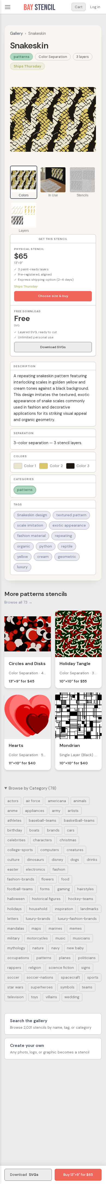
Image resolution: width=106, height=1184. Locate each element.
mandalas (15, 928)
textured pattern (71, 515)
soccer (13, 977)
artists (73, 810)
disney (57, 859)
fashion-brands (20, 879)
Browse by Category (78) (32, 788)
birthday (14, 830)
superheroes (42, 987)
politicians (87, 958)
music (60, 938)
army (56, 810)
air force (33, 801)
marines (55, 928)
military (13, 938)
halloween (16, 898)
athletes (14, 820)
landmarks (89, 909)
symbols (67, 987)
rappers (14, 967)
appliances (34, 810)
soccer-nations (40, 977)
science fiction (61, 967)
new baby (75, 948)
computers (49, 850)
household (38, 909)
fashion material (31, 535)
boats (34, 830)
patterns (21, 56)
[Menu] (7, 7)
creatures (75, 850)
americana (57, 801)
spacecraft (70, 977)
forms (45, 889)
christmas (68, 840)
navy (55, 948)
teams (87, 987)
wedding (71, 997)
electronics (35, 869)
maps (36, 928)
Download (24, 1174)
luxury (22, 567)
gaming (63, 889)
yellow (22, 556)
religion (35, 967)
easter (12, 869)
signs (85, 967)
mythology (16, 948)
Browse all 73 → (18, 602)
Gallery (16, 33)
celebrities (16, 840)
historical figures (46, 898)
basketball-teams (79, 820)
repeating (63, 535)
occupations (18, 958)
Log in (95, 7)
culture (13, 859)
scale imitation (30, 525)
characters (42, 840)
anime (12, 810)
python (45, 546)
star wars (15, 987)
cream (43, 556)
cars (70, 830)
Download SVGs (53, 347)
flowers (48, 879)
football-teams (20, 889)
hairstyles (85, 889)
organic (23, 546)
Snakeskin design (32, 515)
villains (51, 997)
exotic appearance (69, 525)
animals (79, 801)
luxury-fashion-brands (77, 918)
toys (34, 997)
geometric (67, 556)
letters (12, 918)
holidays (14, 909)
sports (92, 977)
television (15, 997)
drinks (92, 859)
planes (65, 958)
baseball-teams (42, 820)
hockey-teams (80, 898)
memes (76, 928)
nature (38, 948)
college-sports (20, 850)
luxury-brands (38, 918)
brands (53, 830)
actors (12, 801)
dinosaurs (35, 859)
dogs (74, 859)
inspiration (64, 909)
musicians (81, 938)
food (65, 879)
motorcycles (37, 938)
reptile (67, 546)
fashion (59, 869)
